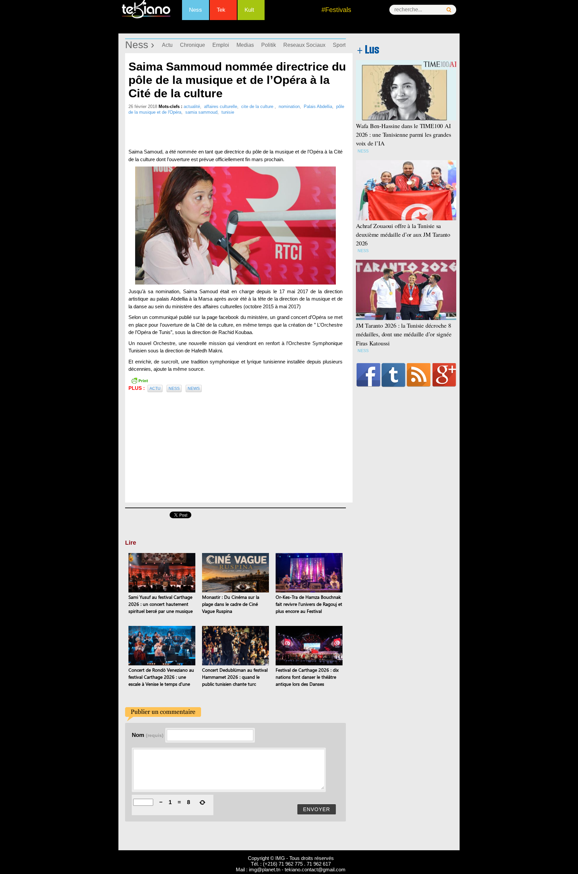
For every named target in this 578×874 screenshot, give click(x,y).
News (194, 388)
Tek (221, 10)
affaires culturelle (220, 106)
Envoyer (316, 809)
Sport (339, 45)
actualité (192, 106)
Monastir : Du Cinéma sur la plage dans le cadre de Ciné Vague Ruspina (230, 604)
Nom (148, 735)
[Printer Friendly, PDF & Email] (139, 380)
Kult (249, 10)
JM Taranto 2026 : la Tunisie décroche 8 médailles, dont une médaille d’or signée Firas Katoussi (403, 334)
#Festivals (336, 9)
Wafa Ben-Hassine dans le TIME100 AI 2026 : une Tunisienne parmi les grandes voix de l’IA (403, 134)
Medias (245, 45)
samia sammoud (201, 112)
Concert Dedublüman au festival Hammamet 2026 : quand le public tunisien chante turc (235, 677)
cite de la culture (258, 106)
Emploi (220, 45)
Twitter (393, 374)
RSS (418, 374)
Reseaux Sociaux (304, 45)
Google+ (444, 374)
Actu (167, 45)
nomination (289, 106)
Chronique (192, 45)
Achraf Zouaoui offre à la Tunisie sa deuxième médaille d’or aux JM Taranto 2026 (403, 234)
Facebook (368, 374)
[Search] (449, 9)
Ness (195, 10)
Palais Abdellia (318, 106)
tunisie (227, 112)
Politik (268, 45)
